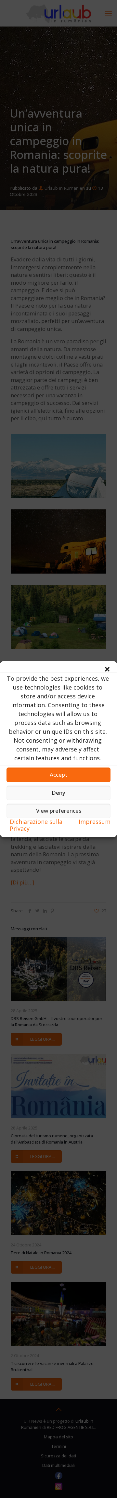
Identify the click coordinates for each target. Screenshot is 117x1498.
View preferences (58, 810)
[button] (107, 669)
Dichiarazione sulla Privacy (36, 825)
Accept (59, 774)
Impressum (94, 821)
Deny (58, 792)
